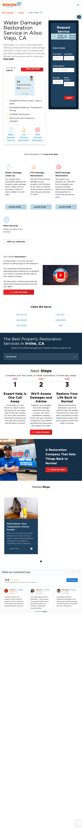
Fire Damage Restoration (23, 137)
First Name (57, 54)
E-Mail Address (59, 66)
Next (69, 98)
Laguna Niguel (60, 320)
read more (8, 59)
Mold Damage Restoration (37, 137)
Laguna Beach (21, 320)
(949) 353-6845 (33, 69)
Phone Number (67, 79)
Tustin (60, 325)
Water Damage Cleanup (11, 137)
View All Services (16, 242)
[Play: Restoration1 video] (61, 275)
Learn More (15, 207)
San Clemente (21, 325)
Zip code (56, 78)
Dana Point (60, 314)
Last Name (68, 54)
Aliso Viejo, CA (21, 314)
